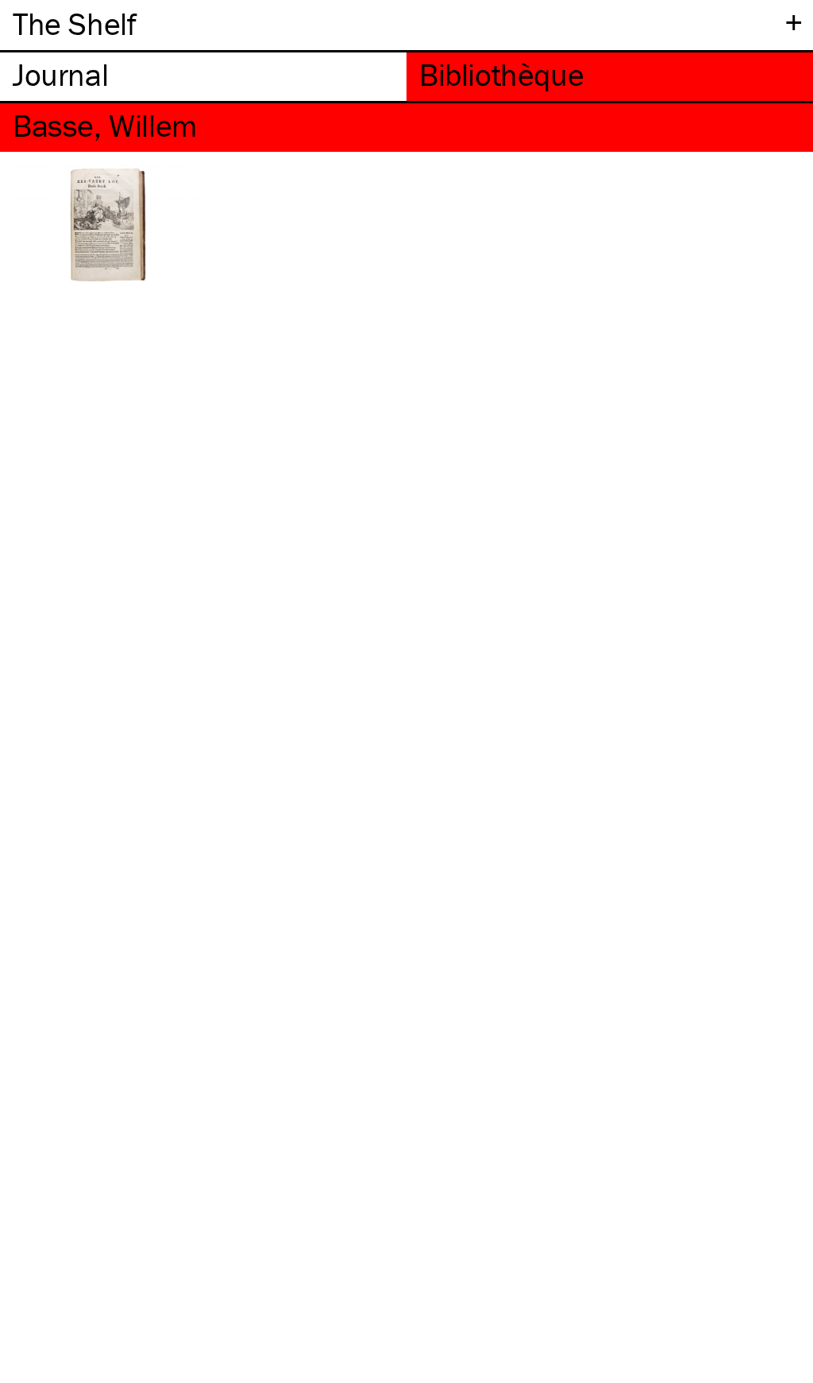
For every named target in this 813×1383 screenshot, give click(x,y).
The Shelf (74, 23)
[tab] (203, 76)
